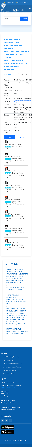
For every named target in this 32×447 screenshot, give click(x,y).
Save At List (23, 74)
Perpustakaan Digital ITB (12, 11)
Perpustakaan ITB (8, 360)
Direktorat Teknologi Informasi (12, 367)
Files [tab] (9, 137)
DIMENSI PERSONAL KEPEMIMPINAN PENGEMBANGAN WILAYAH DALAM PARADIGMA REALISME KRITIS (16, 299)
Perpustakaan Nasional (9, 370)
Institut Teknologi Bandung (10, 356)
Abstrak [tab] (21, 137)
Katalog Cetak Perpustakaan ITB (12, 363)
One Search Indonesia (9, 373)
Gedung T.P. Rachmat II (8, 387)
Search (25, 19)
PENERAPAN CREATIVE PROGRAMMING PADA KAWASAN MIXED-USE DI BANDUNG (17, 331)
